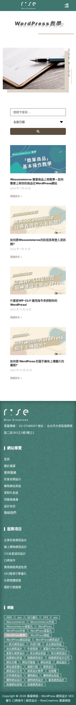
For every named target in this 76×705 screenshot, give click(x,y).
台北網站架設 (54, 644)
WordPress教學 (15, 635)
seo (19, 617)
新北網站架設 (38, 653)
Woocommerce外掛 (42, 621)
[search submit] (38, 131)
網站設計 (61, 662)
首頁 (7, 459)
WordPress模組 (39, 635)
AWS (9, 617)
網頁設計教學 (35, 671)
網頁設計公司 (14, 671)
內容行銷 (35, 644)
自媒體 (52, 671)
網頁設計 (48, 666)
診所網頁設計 (14, 675)
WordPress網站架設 (18, 639)
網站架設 (46, 662)
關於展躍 (9, 466)
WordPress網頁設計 (48, 639)
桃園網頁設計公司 (59, 657)
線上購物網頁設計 (15, 546)
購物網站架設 (12, 486)
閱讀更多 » (16, 196)
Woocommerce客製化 (19, 626)
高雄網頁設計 (35, 684)
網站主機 (11, 662)
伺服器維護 (11, 499)
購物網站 (32, 675)
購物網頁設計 (35, 680)
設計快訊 (9, 506)
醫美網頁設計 (56, 680)
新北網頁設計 (59, 653)
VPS (45, 617)
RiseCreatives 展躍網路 (55, 700)
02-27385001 (28, 425)
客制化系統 (11, 492)
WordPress (45, 626)
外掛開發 (32, 648)
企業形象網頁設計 (15, 540)
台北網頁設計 (14, 648)
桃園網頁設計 (35, 657)
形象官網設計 (12, 479)
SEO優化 (32, 617)
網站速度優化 (14, 666)
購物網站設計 (14, 680)
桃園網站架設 (14, 657)
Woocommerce (15, 621)
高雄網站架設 (14, 684)
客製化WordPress (54, 648)
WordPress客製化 (41, 630)
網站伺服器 (28, 662)
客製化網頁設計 (15, 653)
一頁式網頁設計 (15, 644)
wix (55, 617)
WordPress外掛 (15, 630)
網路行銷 (32, 666)
